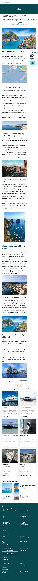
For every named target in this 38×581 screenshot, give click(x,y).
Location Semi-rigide (24, 517)
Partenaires (22, 572)
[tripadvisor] (4, 567)
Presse (3, 527)
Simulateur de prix (5, 522)
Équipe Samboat (16, 24)
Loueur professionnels (6, 523)
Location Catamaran (24, 521)
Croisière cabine (23, 525)
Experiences (4, 530)
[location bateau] (5, 2)
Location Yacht (23, 518)
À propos (3, 516)
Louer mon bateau (5, 519)
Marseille (3, 536)
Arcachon (3, 537)
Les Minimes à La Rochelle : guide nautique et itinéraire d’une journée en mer (27, 495)
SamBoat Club (4, 525)
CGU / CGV (4, 572)
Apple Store (11, 550)
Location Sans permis (24, 524)
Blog (3, 531)
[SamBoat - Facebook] (3, 559)
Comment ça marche (24, 538)
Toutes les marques (23, 527)
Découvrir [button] (23, 2)
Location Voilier (23, 519)
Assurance (4, 521)
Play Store (11, 553)
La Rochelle (4, 540)
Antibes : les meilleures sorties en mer (27, 485)
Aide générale (22, 536)
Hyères (3, 538)
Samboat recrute (5, 517)
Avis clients (4, 526)
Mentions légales (5, 571)
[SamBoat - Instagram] (5, 559)
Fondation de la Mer (6, 529)
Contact (21, 540)
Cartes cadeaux (5, 524)
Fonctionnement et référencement (26, 537)
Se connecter (32, 1)
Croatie (3, 542)
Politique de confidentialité (25, 571)
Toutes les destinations (6, 544)
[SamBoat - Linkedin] (7, 559)
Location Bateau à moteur (25, 516)
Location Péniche (23, 523)
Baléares (3, 543)
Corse (3, 541)
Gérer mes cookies (23, 541)
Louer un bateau (32, 62)
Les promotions (23, 526)
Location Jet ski (23, 522)
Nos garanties (4, 518)
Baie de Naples (19, 385)
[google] (22, 563)
